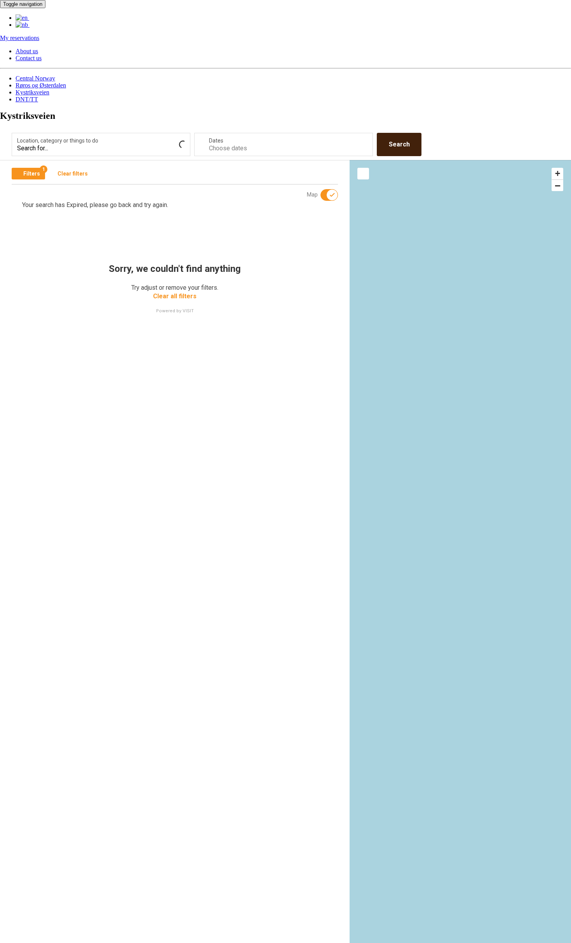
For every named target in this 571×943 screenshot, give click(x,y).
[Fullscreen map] (363, 173)
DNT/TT (27, 99)
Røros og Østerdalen (41, 85)
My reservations (19, 38)
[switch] (324, 195)
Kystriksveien (32, 92)
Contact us (29, 58)
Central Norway (35, 78)
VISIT (188, 310)
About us (27, 51)
